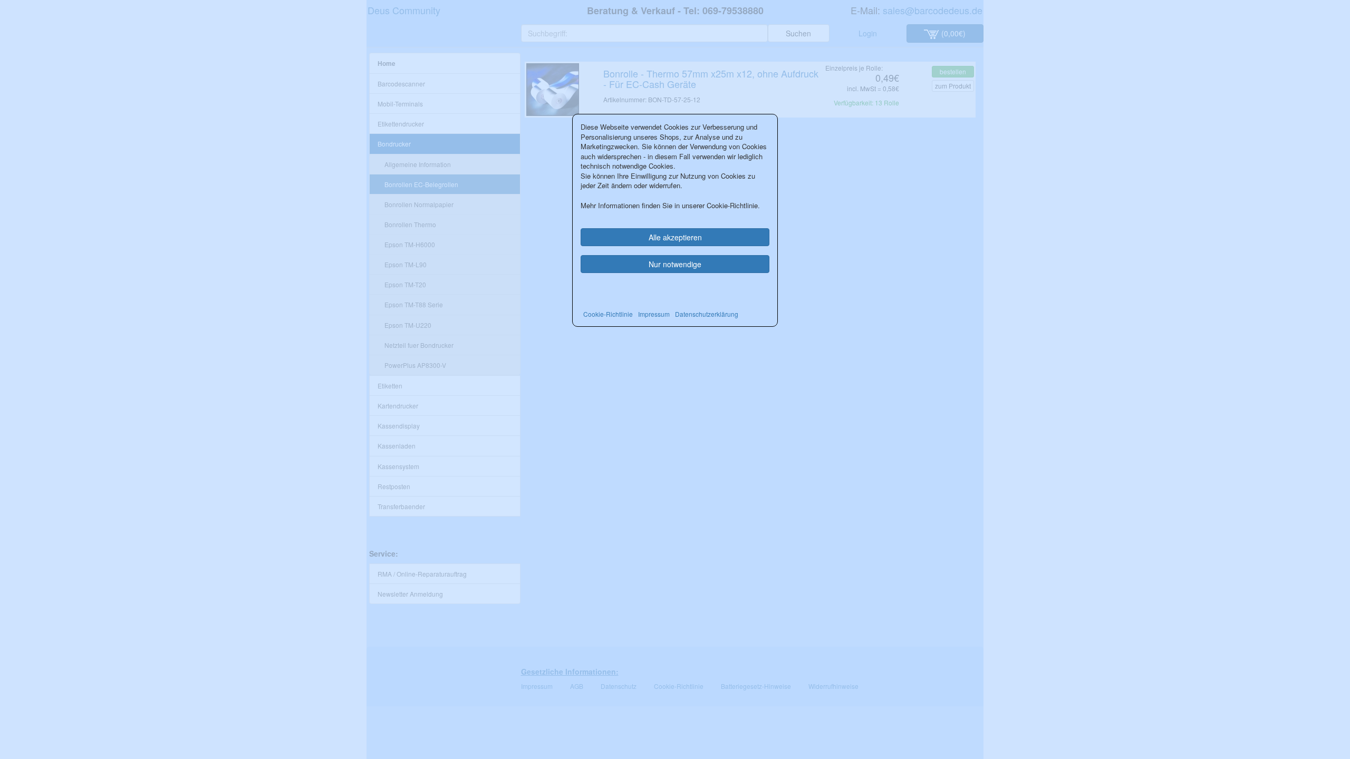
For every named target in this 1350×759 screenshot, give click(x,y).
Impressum (654, 313)
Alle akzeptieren (675, 237)
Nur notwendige (675, 264)
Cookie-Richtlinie (608, 313)
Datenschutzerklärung (706, 313)
